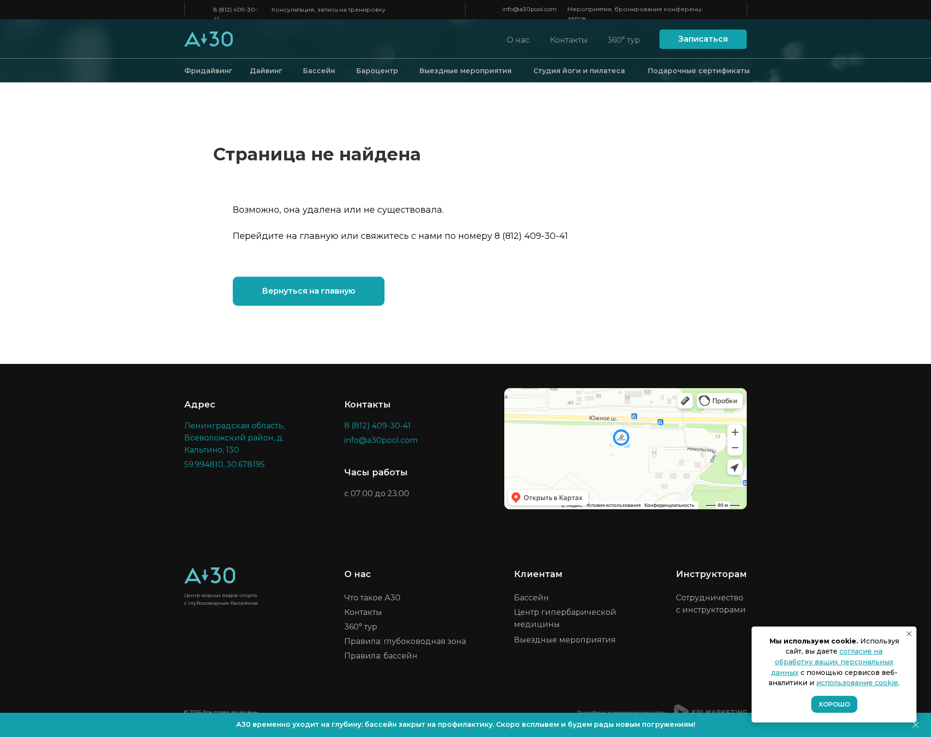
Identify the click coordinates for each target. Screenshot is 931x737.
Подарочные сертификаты (699, 70)
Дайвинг (266, 70)
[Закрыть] (915, 725)
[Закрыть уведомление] (909, 634)
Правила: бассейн (380, 655)
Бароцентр (377, 70)
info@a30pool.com (529, 9)
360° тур (623, 40)
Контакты (569, 40)
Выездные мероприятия (465, 70)
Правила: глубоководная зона (405, 641)
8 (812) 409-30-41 (531, 236)
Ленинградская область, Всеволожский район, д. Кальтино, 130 (234, 438)
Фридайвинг (208, 70)
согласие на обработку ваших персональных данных (832, 661)
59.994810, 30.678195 (224, 464)
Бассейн (319, 70)
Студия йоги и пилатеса (579, 70)
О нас (518, 40)
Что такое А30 (372, 597)
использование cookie (857, 682)
